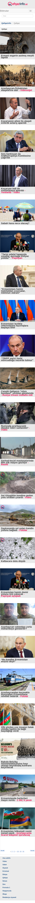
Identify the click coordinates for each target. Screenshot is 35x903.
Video (5, 861)
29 (20, 851)
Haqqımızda (7, 891)
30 (23, 851)
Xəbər (5, 864)
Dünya (5, 874)
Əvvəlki (2, 850)
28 (17, 851)
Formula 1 (6, 887)
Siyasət (5, 868)
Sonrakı (32, 850)
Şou (4, 884)
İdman (5, 881)
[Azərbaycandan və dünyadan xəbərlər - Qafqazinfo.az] (17, 4)
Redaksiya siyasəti (9, 897)
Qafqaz (5, 878)
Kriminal (6, 871)
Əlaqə (5, 894)
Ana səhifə (6, 858)
